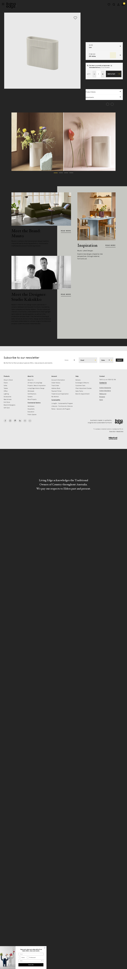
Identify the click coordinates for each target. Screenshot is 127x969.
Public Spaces (32, 414)
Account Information (58, 380)
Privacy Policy (112, 431)
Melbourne (102, 394)
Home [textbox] (66, 360)
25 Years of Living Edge (35, 383)
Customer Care (80, 385)
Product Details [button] (91, 92)
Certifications (32, 394)
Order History (56, 383)
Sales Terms (79, 391)
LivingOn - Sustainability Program (62, 403)
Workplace (31, 406)
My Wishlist (55, 396)
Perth (101, 400)
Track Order (55, 385)
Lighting (6, 394)
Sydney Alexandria (105, 388)
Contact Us (103, 383)
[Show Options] (42, 961)
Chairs (6, 383)
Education (31, 412)
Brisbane (102, 397)
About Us (30, 380)
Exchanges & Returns (82, 383)
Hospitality (31, 409)
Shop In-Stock (8, 380)
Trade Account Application (60, 394)
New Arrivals (8, 399)
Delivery (78, 380)
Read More (66, 231)
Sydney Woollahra (105, 391)
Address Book (56, 388)
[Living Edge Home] (11, 5)
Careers (30, 396)
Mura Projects (32, 399)
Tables (6, 388)
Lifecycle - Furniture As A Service (62, 406)
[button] (104, 46)
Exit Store (7, 402)
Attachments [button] (90, 97)
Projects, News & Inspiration (37, 385)
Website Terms (119, 431)
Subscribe (31, 964)
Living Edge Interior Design (36, 388)
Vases (96, 13)
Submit (119, 360)
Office (5, 391)
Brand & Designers (9, 405)
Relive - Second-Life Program (61, 409)
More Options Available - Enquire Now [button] (96, 84)
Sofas (5, 385)
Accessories (89, 13)
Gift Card (7, 408)
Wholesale (31, 391)
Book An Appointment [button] (82, 394)
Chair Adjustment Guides (83, 388)
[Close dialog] (45, 948)
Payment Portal (56, 391)
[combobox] (70, 360)
